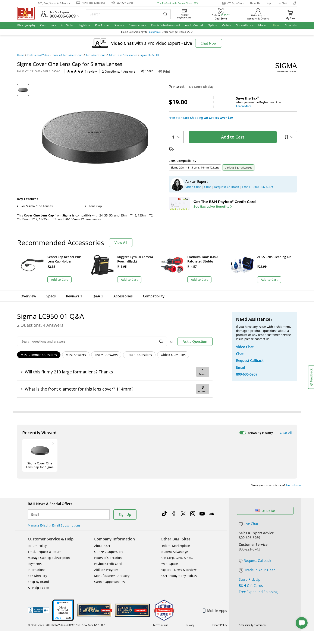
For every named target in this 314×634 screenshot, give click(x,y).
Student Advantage (174, 552)
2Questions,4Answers (118, 71)
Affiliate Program (106, 570)
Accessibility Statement (252, 625)
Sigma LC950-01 (149, 55)
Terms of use (160, 625)
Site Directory (37, 576)
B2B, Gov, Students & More (53, 3)
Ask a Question (195, 341)
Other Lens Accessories (123, 55)
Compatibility (153, 296)
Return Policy (37, 546)
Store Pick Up (249, 579)
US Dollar (268, 511)
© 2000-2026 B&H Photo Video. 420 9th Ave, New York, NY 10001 (67, 625)
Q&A (97, 296)
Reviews (74, 296)
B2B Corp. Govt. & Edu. (177, 558)
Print (166, 71)
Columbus (154, 31)
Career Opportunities (109, 582)
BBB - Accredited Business (38, 610)
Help (268, 3)
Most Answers (76, 355)
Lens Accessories (96, 55)
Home (20, 55)
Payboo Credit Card (108, 564)
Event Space (169, 564)
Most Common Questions (39, 355)
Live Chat (282, 3)
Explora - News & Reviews (179, 570)
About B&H (102, 546)
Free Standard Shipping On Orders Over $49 (201, 118)
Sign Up (125, 514)
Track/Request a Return (45, 552)
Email (35, 514)
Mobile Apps (217, 610)
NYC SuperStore (235, 3)
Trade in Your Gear (259, 570)
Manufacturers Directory (111, 576)
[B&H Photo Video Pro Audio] (27, 13)
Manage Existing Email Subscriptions (54, 525)
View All (120, 242)
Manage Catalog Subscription (49, 558)
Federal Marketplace (175, 546)
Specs (51, 296)
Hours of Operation (108, 558)
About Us (255, 3)
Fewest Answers (106, 355)
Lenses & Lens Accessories (67, 55)
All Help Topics (38, 588)
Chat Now (209, 43)
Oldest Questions (173, 355)
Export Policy (219, 625)
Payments (35, 564)
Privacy (190, 625)
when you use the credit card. (260, 102)
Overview (28, 296)
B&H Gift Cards (251, 585)
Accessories (123, 296)
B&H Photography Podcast (179, 576)
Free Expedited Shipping (258, 591)
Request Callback (257, 560)
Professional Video (38, 55)
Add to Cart (232, 137)
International (37, 570)
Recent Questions (139, 355)
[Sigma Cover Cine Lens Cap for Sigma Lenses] (95, 137)
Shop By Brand (38, 582)
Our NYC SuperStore (108, 552)
